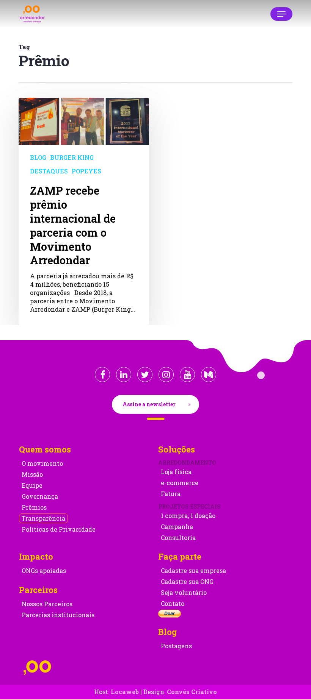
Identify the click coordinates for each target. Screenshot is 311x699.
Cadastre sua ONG (187, 581)
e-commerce (179, 483)
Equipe (32, 485)
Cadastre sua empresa (193, 570)
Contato (172, 603)
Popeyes (86, 171)
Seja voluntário (184, 592)
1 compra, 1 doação (188, 516)
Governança (40, 496)
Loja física (176, 472)
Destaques (49, 171)
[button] (281, 14)
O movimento (42, 463)
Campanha (177, 526)
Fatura (171, 494)
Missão (32, 474)
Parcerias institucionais (58, 615)
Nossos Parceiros (47, 604)
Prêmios (34, 507)
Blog (38, 157)
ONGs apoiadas (44, 570)
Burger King (72, 157)
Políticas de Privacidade (59, 529)
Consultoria (178, 537)
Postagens (176, 646)
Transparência (43, 518)
